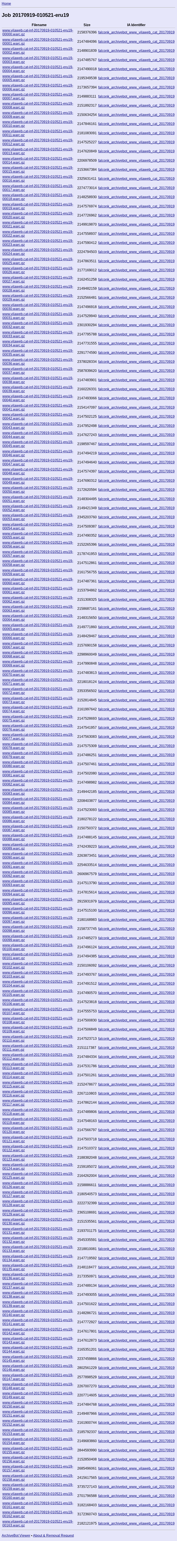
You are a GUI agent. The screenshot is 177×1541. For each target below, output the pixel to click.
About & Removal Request (53, 1535)
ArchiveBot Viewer (16, 1535)
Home (6, 3)
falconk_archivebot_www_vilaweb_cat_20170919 (136, 32)
